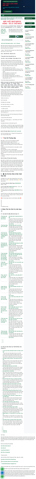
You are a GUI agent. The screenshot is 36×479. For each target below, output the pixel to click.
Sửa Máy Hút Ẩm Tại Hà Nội (8, 371)
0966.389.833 (27, 41)
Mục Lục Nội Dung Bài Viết (7, 39)
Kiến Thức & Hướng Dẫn (5, 452)
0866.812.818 (27, 48)
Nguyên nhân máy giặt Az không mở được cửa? (10, 143)
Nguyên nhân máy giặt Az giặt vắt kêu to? (9, 141)
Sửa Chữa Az (7, 17)
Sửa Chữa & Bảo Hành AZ (6, 445)
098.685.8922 (27, 55)
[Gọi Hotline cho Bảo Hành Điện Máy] (2, 469)
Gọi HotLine (13, 36)
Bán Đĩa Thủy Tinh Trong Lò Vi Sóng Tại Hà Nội (12, 378)
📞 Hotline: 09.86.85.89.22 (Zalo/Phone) (8, 459)
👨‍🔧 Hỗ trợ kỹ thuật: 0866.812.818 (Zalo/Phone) (9, 461)
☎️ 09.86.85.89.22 (7, 11)
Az (2, 17)
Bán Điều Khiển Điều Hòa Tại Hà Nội (10, 365)
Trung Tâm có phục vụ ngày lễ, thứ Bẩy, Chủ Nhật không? (12, 150)
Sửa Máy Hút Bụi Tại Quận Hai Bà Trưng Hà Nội (12, 419)
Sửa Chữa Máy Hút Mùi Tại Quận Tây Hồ (11, 401)
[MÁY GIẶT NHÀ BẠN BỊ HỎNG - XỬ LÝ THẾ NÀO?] (4, 32)
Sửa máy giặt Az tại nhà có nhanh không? (9, 149)
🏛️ (1, 17)
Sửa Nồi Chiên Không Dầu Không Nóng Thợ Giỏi (12, 390)
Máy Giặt (13, 17)
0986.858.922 (27, 34)
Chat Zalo (20, 36)
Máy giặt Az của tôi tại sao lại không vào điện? (10, 140)
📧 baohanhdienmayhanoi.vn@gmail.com (8, 463)
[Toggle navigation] (3, 15)
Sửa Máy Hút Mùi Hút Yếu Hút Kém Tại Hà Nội (12, 383)
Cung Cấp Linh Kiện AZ (5, 450)
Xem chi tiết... (11, 223)
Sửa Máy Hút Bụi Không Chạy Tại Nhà (10, 406)
